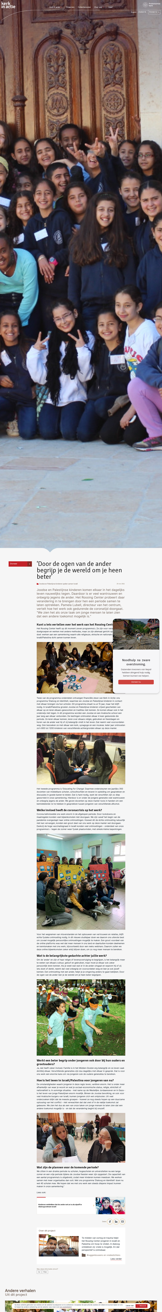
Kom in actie (54, 7)
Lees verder (116, 1258)
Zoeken (141, 12)
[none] (56, 7)
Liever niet (130, 1306)
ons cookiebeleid (66, 1307)
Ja (39, 1272)
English (133, 12)
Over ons (98, 7)
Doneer (13, 564)
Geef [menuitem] (110, 7)
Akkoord (142, 1306)
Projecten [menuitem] (70, 7)
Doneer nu (153, 12)
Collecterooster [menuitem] (84, 7)
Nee (45, 1272)
